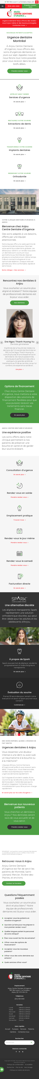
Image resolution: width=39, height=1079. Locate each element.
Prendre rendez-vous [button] (30, 6)
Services (23, 1029)
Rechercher (10, 1067)
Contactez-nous (23, 1032)
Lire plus (19, 375)
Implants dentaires (19, 150)
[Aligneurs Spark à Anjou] (19, 599)
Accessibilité (28, 1064)
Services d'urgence (19, 97)
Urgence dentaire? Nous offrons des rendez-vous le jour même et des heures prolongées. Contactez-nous (19, 23)
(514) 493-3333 (19, 999)
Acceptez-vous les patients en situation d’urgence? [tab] (16, 919)
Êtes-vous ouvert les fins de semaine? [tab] (19, 938)
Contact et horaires (13, 883)
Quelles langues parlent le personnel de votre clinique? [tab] (19, 932)
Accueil (7, 1029)
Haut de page (28, 1067)
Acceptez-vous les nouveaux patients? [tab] (16, 950)
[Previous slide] (1, 342)
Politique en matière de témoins (20, 1070)
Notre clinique (7, 270)
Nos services (19, 270)
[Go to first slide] (37, 342)
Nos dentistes (19, 303)
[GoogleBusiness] (22, 1052)
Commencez (19, 705)
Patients (31, 1029)
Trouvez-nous (19, 520)
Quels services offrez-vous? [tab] (15, 962)
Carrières (13, 1032)
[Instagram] (19, 1052)
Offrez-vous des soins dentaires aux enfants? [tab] (19, 957)
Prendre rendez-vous (20, 71)
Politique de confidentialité (15, 1064)
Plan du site (19, 1067)
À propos (15, 1029)
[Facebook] (16, 1052)
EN (3, 6)
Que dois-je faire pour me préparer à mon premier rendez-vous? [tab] (19, 926)
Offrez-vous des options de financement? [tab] (15, 943)
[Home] (19, 13)
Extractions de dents (19, 123)
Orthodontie (19, 176)
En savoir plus (19, 102)
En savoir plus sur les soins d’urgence (16, 793)
